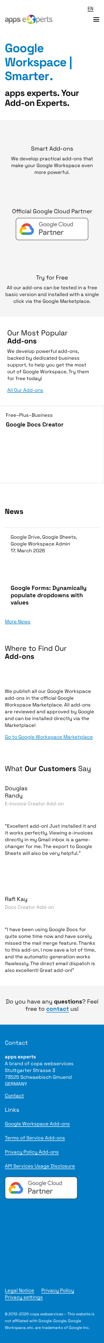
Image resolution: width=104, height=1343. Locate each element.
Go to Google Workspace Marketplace (49, 737)
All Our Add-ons (25, 390)
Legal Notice (19, 1290)
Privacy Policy (57, 1290)
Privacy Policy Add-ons (32, 1152)
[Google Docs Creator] (52, 444)
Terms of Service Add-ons (35, 1138)
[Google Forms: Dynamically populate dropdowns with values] (52, 569)
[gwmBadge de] (52, 1238)
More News (17, 621)
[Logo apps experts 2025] (28, 19)
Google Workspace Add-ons (37, 1124)
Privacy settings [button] (24, 1297)
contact (57, 1008)
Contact (14, 1095)
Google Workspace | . (38, 62)
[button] (93, 8)
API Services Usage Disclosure (40, 1166)
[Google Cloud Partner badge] (52, 1188)
